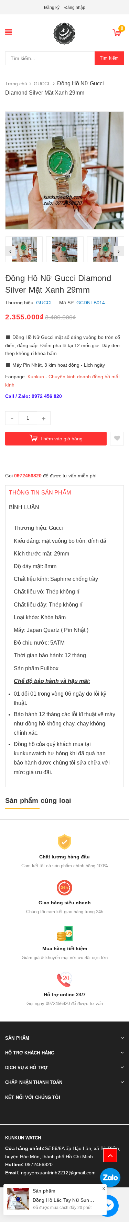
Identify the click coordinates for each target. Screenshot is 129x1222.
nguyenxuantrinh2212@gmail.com (58, 1172)
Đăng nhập (74, 7)
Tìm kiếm (109, 58)
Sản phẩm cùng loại (38, 800)
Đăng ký (52, 7)
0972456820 (28, 475)
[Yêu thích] (117, 438)
